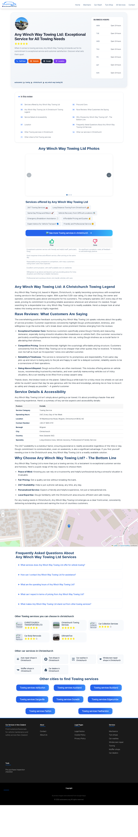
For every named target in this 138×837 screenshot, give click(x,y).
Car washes (113, 738)
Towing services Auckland (69, 687)
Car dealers (113, 753)
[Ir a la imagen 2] (69, 195)
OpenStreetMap (125, 546)
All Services (120, 5)
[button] (69, 526)
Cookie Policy (79, 735)
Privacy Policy (80, 738)
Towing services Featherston (95, 711)
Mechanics (113, 731)
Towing (112, 746)
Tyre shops (113, 735)
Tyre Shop (109, 5)
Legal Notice (79, 731)
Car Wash (98, 5)
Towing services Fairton (40, 711)
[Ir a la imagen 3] (71, 195)
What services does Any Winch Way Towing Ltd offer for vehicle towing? (53, 565)
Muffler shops (114, 749)
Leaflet (115, 546)
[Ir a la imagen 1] (67, 195)
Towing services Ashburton (32, 687)
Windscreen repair (116, 742)
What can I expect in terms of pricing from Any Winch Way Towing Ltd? (52, 594)
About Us (43, 735)
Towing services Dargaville (32, 699)
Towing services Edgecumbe (105, 699)
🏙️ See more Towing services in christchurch (67, 233)
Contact (132, 5)
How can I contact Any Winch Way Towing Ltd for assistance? (48, 575)
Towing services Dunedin (68, 699)
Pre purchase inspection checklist (15, 771)
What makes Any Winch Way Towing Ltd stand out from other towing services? (56, 604)
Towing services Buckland (106, 687)
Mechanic (87, 5)
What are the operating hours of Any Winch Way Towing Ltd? (48, 584)
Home (77, 5)
